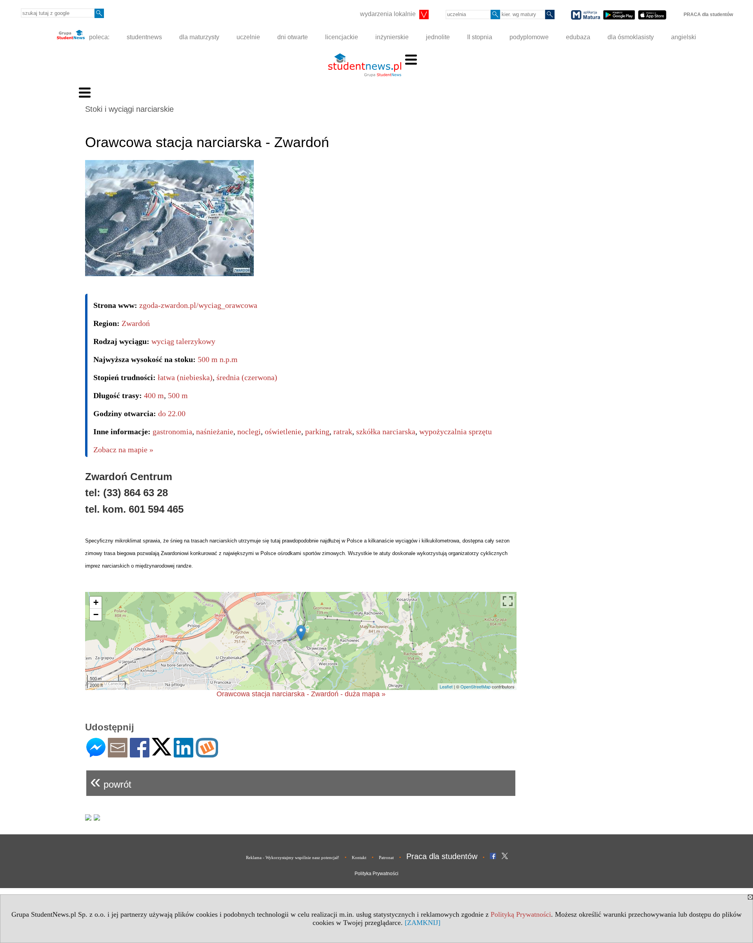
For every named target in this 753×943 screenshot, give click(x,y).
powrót (110, 781)
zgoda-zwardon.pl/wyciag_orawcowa (198, 305)
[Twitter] (161, 752)
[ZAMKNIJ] (422, 923)
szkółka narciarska (385, 431)
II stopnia (479, 37)
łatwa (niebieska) (185, 377)
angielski (683, 37)
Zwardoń (136, 323)
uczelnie (248, 37)
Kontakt (359, 857)
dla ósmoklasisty (630, 37)
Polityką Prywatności (521, 914)
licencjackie (341, 37)
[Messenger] (95, 754)
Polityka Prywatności (376, 873)
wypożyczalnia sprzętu (455, 431)
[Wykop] (207, 754)
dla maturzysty (199, 37)
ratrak (342, 431)
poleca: (98, 37)
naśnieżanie (214, 431)
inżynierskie (392, 37)
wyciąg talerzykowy (183, 341)
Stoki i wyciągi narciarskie (129, 109)
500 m (178, 395)
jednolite (438, 37)
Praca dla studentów (441, 856)
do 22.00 (172, 413)
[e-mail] (117, 754)
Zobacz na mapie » (123, 449)
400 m (154, 395)
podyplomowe (529, 37)
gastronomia (172, 431)
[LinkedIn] (183, 754)
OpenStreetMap (475, 686)
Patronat (386, 857)
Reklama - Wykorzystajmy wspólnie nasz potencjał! (292, 857)
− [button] (95, 614)
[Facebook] (139, 754)
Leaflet (446, 686)
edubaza (578, 37)
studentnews (144, 37)
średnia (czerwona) (246, 377)
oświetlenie (283, 431)
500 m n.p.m (218, 359)
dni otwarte (292, 37)
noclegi (249, 431)
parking (317, 431)
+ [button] (95, 602)
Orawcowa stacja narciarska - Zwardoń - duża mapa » (301, 694)
